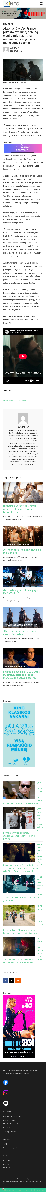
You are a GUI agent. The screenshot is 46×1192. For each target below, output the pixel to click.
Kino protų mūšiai (9, 1120)
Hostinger (13, 1179)
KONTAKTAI (7, 1168)
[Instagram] (11, 980)
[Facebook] (5, 980)
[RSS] (18, 980)
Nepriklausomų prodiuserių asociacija (15, 1148)
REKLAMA (6, 1160)
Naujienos (8, 24)
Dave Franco (9, 400)
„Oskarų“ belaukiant (10, 1131)
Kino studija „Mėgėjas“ (10, 1128)
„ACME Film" (23, 427)
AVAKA (5, 1144)
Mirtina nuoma (21, 400)
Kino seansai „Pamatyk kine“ (12, 1116)
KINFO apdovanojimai (10, 1124)
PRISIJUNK (7, 1164)
